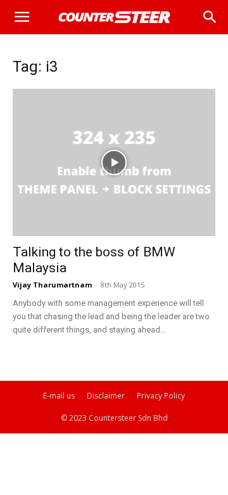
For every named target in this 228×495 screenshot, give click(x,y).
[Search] (210, 17)
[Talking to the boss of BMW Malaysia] (114, 162)
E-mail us (59, 395)
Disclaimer (106, 395)
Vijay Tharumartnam (52, 284)
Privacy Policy (161, 395)
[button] (21, 17)
